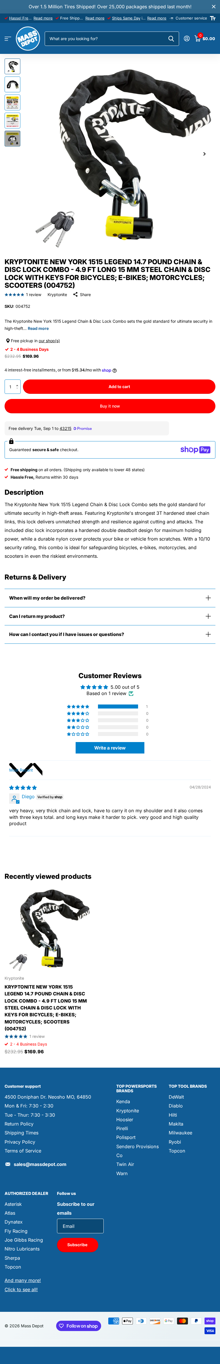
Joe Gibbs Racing (24, 1240)
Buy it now (110, 406)
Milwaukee (180, 1133)
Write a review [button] (110, 748)
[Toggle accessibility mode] (212, 18)
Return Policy (19, 1124)
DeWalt (176, 1097)
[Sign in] (187, 38)
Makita (176, 1124)
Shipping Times (21, 1133)
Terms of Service (23, 1151)
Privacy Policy (20, 1142)
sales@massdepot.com (40, 1164)
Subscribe (77, 1244)
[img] (23, 787)
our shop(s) (49, 340)
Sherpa (12, 1258)
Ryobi (175, 1142)
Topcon (177, 1151)
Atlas (10, 1213)
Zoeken (171, 39)
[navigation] (12, 66)
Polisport (125, 1137)
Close (213, 6)
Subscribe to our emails (76, 1208)
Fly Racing (16, 1231)
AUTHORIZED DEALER (26, 1193)
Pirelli (122, 1128)
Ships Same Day (126, 18)
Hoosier (124, 1119)
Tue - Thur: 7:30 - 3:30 (30, 1115)
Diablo (176, 1106)
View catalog (8, 38)
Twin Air (125, 1164)
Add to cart (119, 386)
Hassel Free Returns (27, 18)
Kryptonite (57, 294)
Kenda (123, 1101)
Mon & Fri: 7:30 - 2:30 (29, 1106)
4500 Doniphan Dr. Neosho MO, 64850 (48, 1097)
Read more (43, 18)
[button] (18, 382)
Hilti (173, 1115)
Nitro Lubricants (22, 1249)
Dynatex (14, 1222)
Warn (122, 1173)
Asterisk (13, 1204)
